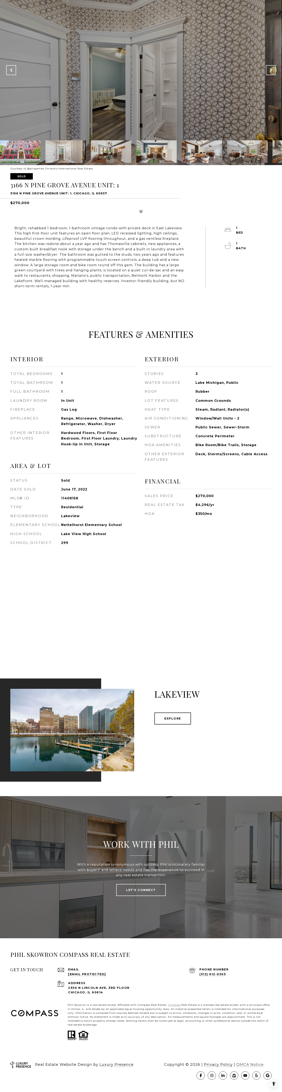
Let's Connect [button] (141, 890)
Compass (174, 1004)
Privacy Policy (218, 1064)
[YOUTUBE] (245, 1075)
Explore (172, 718)
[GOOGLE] (267, 1075)
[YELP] (256, 1075)
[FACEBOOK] (201, 1075)
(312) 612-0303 (212, 974)
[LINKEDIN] (223, 1075)
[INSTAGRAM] (212, 1075)
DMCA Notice (250, 1064)
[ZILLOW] (234, 1075)
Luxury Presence (117, 1064)
